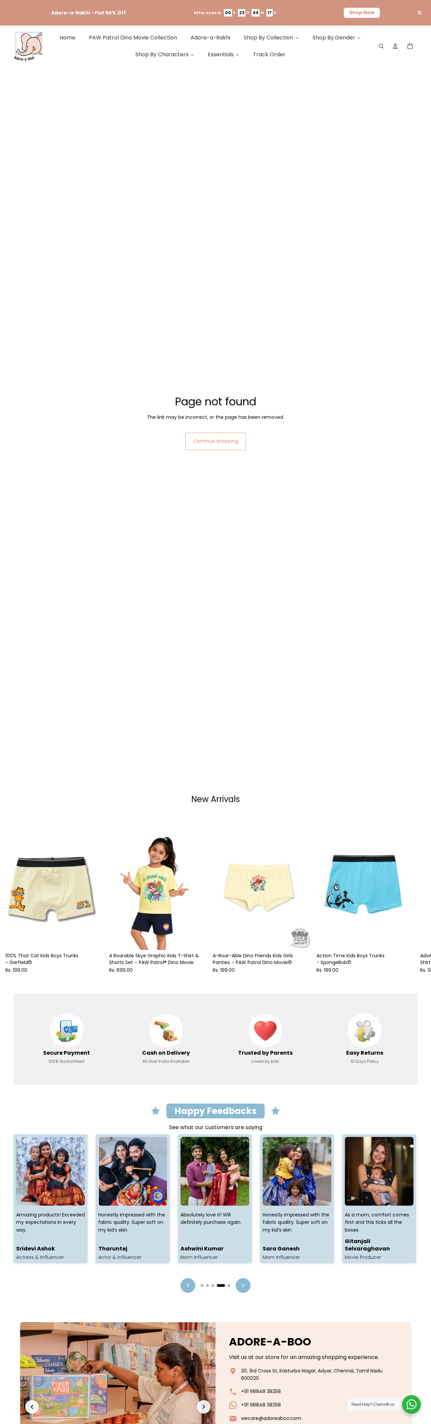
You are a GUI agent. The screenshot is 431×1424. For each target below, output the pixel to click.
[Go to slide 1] (202, 1285)
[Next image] (203, 1407)
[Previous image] (32, 1407)
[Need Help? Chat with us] (411, 1404)
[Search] (381, 46)
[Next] (243, 1285)
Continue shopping (215, 441)
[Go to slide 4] (221, 1285)
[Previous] (187, 1285)
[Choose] (93, 939)
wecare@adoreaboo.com (271, 1418)
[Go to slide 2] (207, 1285)
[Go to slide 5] (229, 1285)
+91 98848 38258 (261, 1391)
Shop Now (361, 12)
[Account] (395, 46)
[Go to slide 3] (212, 1285)
